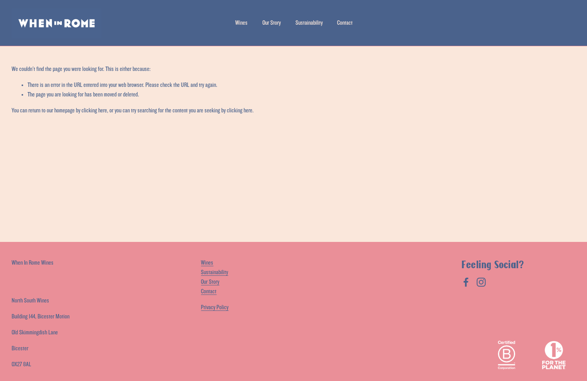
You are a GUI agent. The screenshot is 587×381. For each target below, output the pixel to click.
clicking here (94, 110)
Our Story (271, 23)
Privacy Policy (214, 307)
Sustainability (309, 23)
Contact (345, 23)
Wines (241, 23)
